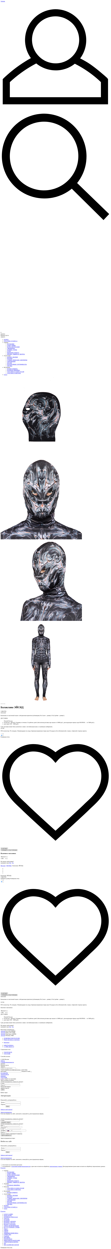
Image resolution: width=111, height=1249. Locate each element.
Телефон (3, 1130)
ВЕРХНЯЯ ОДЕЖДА (13, 352)
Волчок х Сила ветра (10, 1224)
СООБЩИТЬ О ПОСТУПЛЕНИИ (9, 850)
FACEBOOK (4, 1073)
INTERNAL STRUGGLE (11, 1217)
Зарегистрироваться (6, 1112)
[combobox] (8, 1130)
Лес (5, 1243)
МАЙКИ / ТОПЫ (12, 350)
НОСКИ (9, 363)
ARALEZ (6, 1218)
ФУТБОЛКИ (10, 344)
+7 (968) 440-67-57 (9, 1046)
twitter (2, 1079)
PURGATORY (8, 1215)
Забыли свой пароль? (6, 1109)
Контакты (6, 1042)
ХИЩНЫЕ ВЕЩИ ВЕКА (11, 1233)
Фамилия (4, 1127)
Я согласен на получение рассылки (12, 1164)
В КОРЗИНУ (4, 848)
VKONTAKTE (8, 1052)
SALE (5, 374)
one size (3, 1032)
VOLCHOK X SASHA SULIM (15, 371)
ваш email (3, 1071)
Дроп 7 (6, 1228)
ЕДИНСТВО (7, 1234)
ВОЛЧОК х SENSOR (10, 1221)
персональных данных (56, 1166)
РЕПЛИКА (7, 1237)
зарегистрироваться (6, 1135)
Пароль (3, 1085)
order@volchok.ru (8, 1045)
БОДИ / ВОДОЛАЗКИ (13, 347)
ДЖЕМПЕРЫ (11, 348)
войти (2, 1089)
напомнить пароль (5, 1122)
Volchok (3, 1)
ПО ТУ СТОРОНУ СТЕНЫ (11, 1227)
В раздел (3, 1168)
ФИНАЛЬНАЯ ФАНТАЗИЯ (12, 1240)
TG (13, 863)
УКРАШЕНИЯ (11, 361)
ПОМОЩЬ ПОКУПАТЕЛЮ (12, 1038)
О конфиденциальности (7, 1062)
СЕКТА (6, 1231)
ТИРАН (6, 1230)
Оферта (3, 1061)
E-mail (2, 1083)
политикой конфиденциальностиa (20, 1166)
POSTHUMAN (8, 1239)
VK (10, 863)
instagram (3, 1076)
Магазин (3, 865)
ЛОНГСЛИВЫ (11, 345)
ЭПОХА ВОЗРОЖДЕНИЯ (11, 1226)
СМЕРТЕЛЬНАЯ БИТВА (11, 1242)
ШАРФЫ (9, 358)
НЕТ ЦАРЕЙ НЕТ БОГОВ (11, 1245)
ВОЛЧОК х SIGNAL (9, 1223)
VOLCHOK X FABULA (10, 341)
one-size (3, 1031)
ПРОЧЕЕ (9, 366)
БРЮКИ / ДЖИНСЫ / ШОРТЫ (16, 354)
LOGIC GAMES (8, 1214)
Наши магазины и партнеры (12, 1039)
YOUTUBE (7, 1053)
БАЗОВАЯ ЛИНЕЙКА (13, 370)
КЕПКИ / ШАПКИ (12, 357)
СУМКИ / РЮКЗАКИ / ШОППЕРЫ (17, 360)
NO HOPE (7, 1220)
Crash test (6, 1236)
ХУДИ (9, 351)
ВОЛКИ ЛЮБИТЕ (12, 369)
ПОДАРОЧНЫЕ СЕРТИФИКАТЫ (17, 364)
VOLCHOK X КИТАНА (14, 373)
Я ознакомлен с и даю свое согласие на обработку (32, 1166)
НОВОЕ (6, 339)
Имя (2, 1125)
